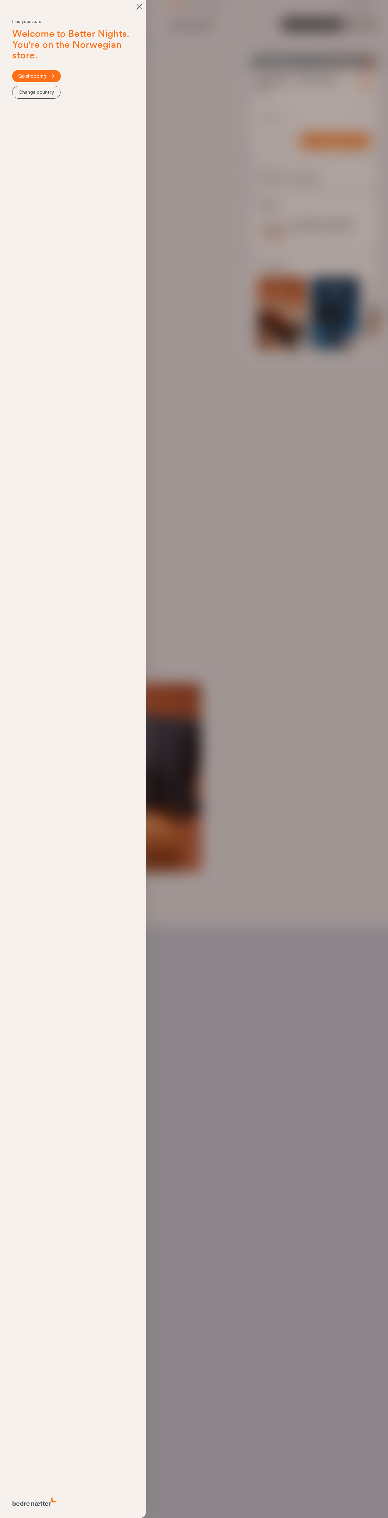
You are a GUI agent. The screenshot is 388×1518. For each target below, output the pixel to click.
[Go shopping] (139, 6)
